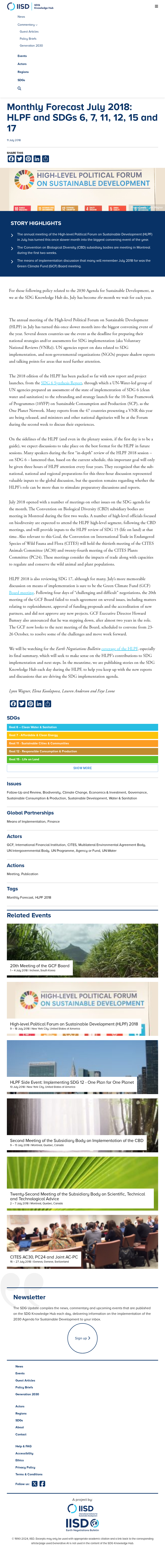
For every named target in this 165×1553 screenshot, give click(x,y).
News (21, 17)
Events (22, 56)
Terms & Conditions (29, 1474)
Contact (20, 1434)
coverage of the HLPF (119, 649)
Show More (82, 768)
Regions (23, 72)
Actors (22, 64)
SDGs (21, 80)
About (19, 1427)
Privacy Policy (25, 1467)
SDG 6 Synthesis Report (61, 383)
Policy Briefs (28, 39)
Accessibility (24, 1453)
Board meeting (21, 592)
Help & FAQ (23, 1446)
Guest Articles (29, 31)
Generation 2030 (31, 45)
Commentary (26, 25)
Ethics (19, 1460)
